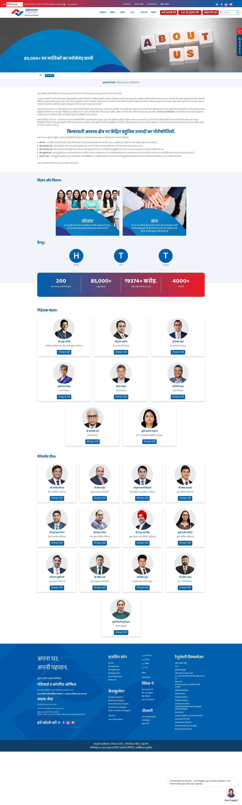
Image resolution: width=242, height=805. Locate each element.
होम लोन (111, 663)
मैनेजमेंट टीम (134, 82)
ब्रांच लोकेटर (165, 4)
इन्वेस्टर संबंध (139, 4)
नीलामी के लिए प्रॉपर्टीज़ (148, 717)
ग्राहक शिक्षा (111, 716)
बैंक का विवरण (179, 712)
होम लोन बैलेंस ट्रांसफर (115, 676)
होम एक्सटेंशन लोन (114, 670)
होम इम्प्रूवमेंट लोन (113, 666)
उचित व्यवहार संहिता (181, 663)
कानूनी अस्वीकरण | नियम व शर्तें (108, 744)
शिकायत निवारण (180, 694)
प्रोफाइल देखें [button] (64, 351)
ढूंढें (221, 12)
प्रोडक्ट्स (115, 12)
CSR (145, 12)
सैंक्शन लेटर (178, 682)
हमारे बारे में (126, 4)
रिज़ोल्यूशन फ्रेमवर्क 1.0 (181, 697)
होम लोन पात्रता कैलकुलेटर (116, 700)
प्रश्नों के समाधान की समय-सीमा (184, 673)
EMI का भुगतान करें (147, 689)
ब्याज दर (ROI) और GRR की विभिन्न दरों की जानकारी (187, 685)
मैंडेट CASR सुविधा (147, 693)
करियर (135, 12)
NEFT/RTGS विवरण (148, 699)
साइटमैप (145, 744)
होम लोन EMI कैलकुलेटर (115, 697)
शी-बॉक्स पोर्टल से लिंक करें (183, 722)
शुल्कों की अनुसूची (180, 670)
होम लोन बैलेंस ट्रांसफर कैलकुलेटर (118, 704)
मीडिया (125, 12)
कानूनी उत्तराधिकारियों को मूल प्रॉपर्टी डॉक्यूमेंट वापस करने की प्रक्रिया (188, 707)
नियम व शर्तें (145, 723)
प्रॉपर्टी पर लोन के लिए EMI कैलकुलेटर (119, 711)
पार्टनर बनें (157, 12)
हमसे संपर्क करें (152, 4)
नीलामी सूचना (146, 720)
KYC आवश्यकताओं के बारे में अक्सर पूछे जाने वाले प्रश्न (189, 677)
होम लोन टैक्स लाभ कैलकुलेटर (117, 707)
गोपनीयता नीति (132, 744)
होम (40, 75)
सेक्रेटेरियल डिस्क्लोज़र (181, 690)
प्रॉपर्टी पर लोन (112, 680)
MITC (176, 666)
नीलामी (166, 12)
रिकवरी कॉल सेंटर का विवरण (183, 729)
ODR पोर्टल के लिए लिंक (182, 719)
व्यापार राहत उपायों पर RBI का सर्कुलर (186, 726)
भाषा (3, 4)
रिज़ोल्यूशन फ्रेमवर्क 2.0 (182, 700)
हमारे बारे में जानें (109, 82)
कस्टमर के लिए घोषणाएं (115, 719)
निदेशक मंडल (122, 82)
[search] (237, 12)
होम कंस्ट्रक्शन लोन (114, 673)
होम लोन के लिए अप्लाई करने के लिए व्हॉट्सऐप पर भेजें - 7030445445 (51, 4)
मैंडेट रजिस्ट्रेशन (146, 696)
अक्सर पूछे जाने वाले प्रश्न (182, 704)
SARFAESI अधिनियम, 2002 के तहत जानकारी (188, 716)
